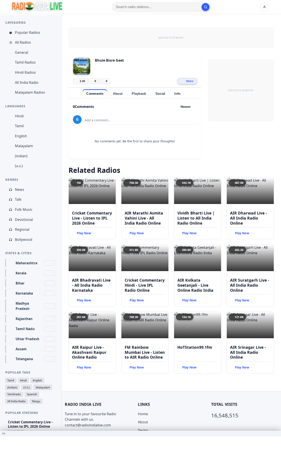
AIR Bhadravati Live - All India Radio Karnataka (91, 285)
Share (189, 81)
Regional (22, 229)
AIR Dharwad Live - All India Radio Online (248, 218)
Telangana (24, 359)
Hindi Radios (25, 72)
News (19, 189)
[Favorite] (110, 182)
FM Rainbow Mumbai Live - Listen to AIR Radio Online (145, 352)
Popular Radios (27, 32)
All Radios (23, 42)
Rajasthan (24, 319)
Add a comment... (98, 120)
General (21, 52)
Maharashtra (26, 263)
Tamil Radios (25, 62)
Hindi (19, 116)
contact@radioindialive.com (88, 425)
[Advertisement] (171, 38)
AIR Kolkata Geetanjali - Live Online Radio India (195, 285)
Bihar (20, 283)
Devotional (24, 219)
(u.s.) (19, 165)
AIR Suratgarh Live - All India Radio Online (249, 285)
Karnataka (24, 293)
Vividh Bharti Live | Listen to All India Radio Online (196, 218)
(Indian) (12, 387)
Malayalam (24, 145)
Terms (143, 430)
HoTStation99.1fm (194, 347)
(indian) (21, 156)
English (21, 136)
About (143, 422)
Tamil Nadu (25, 329)
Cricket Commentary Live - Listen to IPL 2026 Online (92, 218)
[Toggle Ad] (276, 433)
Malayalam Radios (30, 92)
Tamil (19, 125)
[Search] (205, 7)
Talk (18, 199)
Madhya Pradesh (22, 306)
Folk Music (23, 209)
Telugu (36, 401)
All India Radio (26, 82)
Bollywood (23, 239)
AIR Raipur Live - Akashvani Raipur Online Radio (89, 352)
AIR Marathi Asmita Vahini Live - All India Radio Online (144, 218)
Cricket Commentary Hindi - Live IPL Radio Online (145, 285)
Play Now (84, 233)
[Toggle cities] (49, 263)
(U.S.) (26, 387)
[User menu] (264, 7)
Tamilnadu (14, 394)
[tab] (95, 93)
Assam (21, 349)
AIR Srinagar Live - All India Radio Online (248, 352)
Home (143, 413)
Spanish (32, 394)
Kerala (21, 273)
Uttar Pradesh (27, 339)
